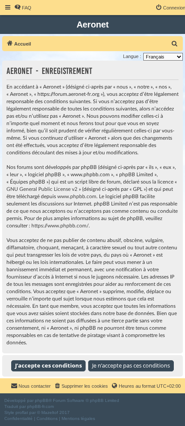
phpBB (42, 400)
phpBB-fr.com (40, 406)
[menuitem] (22, 8)
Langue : (132, 56)
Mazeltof (49, 412)
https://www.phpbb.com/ (60, 225)
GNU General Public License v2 (41, 189)
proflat (21, 412)
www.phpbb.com (76, 196)
